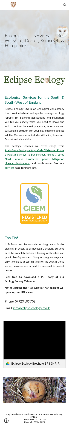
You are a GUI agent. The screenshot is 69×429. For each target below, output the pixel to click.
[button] (4, 5)
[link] (34, 344)
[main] (34, 41)
